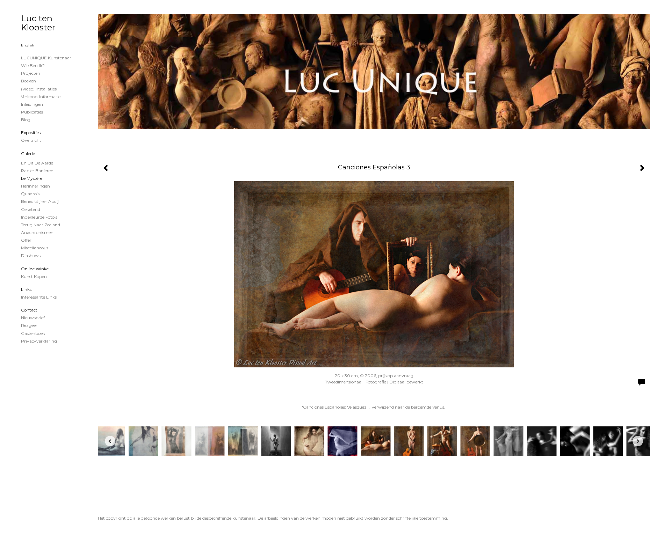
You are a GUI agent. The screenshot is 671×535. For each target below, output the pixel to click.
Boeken (28, 80)
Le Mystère (31, 178)
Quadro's (30, 193)
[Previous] (110, 441)
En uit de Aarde (37, 163)
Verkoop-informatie (40, 96)
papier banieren (37, 170)
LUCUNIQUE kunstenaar (46, 57)
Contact (29, 310)
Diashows (31, 255)
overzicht (31, 140)
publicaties (32, 112)
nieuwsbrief (33, 317)
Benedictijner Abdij (40, 201)
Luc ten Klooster (38, 22)
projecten (30, 73)
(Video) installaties (39, 88)
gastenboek (33, 333)
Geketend (30, 209)
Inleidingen (32, 104)
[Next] (638, 441)
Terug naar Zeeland (40, 224)
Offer (26, 240)
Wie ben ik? (33, 65)
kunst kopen (34, 276)
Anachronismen (37, 232)
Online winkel (35, 268)
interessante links (39, 297)
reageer (29, 325)
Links (26, 289)
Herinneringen (35, 186)
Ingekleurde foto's (39, 217)
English (27, 45)
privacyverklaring (39, 341)
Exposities (31, 132)
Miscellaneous (34, 247)
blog (25, 119)
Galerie (28, 153)
